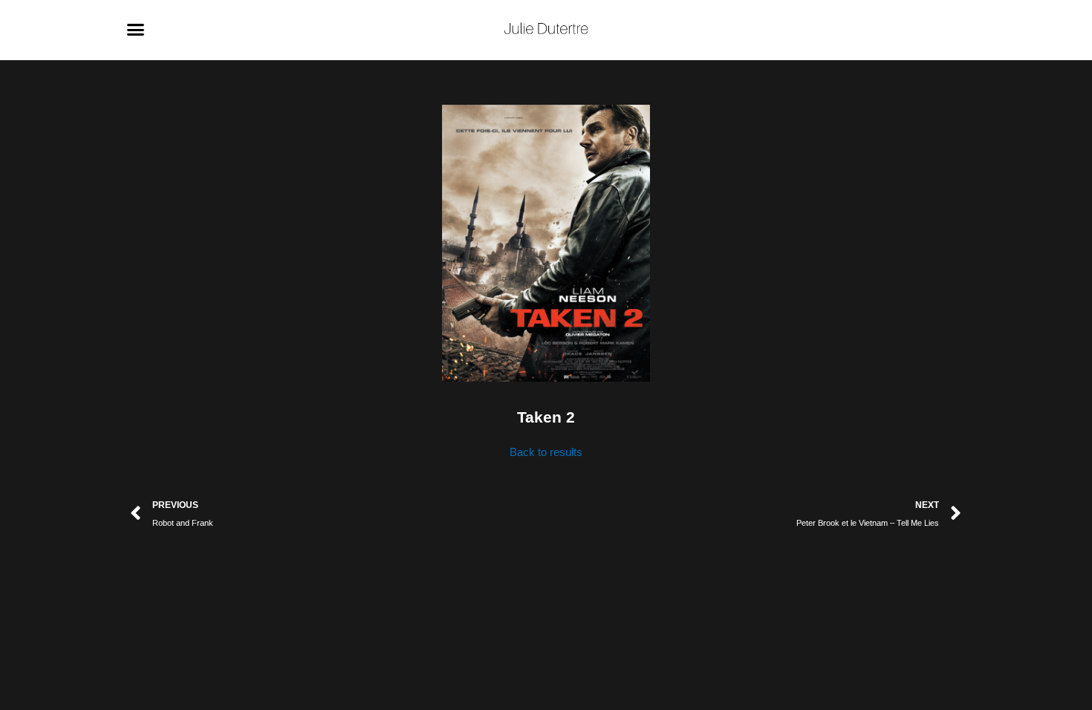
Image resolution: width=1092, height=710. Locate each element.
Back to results (546, 452)
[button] (136, 30)
